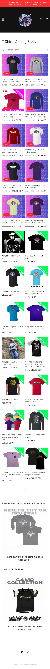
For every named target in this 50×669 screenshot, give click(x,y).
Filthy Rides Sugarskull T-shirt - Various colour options (12, 328)
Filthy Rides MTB (21, 664)
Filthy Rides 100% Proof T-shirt (11, 257)
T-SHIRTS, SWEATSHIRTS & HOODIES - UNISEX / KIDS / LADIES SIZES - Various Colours (35, 364)
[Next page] (32, 490)
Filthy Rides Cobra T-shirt (11, 399)
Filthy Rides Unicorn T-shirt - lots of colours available (35, 292)
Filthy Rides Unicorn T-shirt (11, 291)
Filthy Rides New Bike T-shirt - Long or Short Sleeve (36, 473)
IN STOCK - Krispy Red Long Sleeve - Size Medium (11, 151)
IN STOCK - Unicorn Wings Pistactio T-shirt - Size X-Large (12, 222)
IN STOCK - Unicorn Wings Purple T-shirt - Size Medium (35, 222)
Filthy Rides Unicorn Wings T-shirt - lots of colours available (35, 328)
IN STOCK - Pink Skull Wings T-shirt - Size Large (12, 116)
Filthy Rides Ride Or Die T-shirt (34, 257)
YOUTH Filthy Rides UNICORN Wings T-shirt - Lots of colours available (12, 474)
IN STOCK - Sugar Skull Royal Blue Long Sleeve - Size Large (35, 116)
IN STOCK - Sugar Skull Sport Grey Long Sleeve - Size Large (35, 80)
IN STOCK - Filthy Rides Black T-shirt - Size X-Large (12, 186)
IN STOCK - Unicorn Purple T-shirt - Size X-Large (35, 186)
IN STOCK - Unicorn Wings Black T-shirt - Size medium (11, 80)
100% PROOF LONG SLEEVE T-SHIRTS (35, 436)
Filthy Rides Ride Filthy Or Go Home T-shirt (12, 363)
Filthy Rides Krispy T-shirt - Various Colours (34, 401)
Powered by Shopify (31, 664)
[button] (3, 19)
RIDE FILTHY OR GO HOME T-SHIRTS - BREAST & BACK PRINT (11, 437)
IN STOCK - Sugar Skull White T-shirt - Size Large (35, 151)
